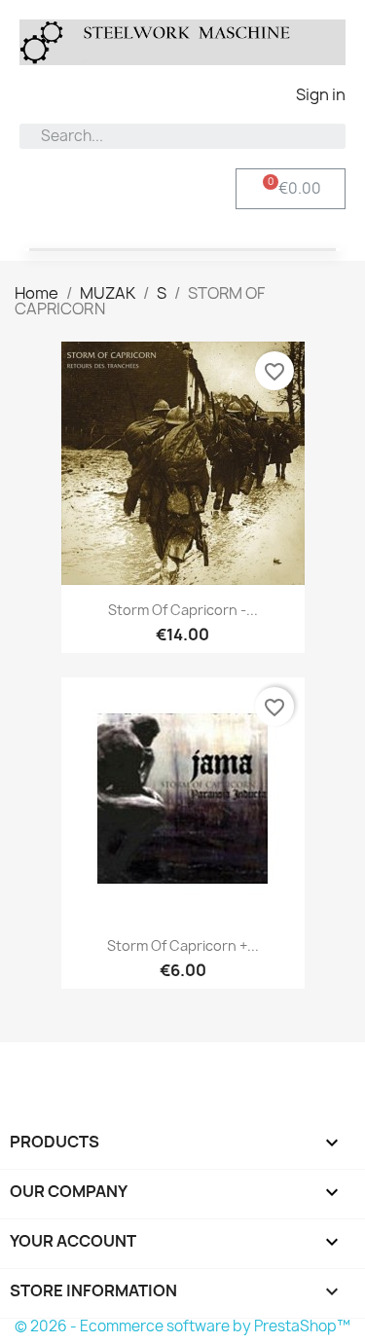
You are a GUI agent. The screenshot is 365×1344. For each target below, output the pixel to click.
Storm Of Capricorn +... (183, 945)
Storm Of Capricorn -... (183, 609)
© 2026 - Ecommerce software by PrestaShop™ (182, 1326)
